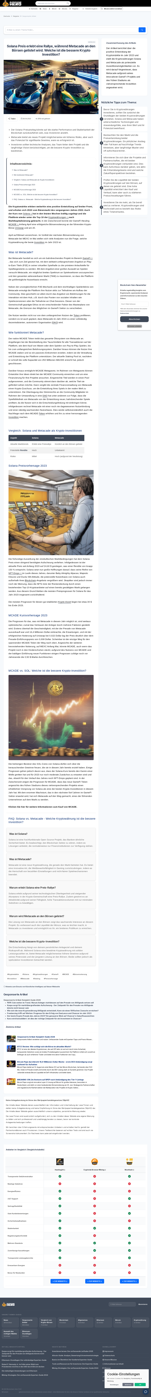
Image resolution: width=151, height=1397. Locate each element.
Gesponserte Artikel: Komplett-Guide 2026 (36, 1037)
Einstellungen (114, 1384)
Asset (68, 602)
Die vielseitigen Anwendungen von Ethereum (19, 1371)
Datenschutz (109, 1355)
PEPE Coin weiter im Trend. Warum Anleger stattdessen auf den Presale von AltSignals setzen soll (50, 1003)
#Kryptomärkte (13, 974)
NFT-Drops (14, 573)
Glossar (107, 1368)
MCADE (13, 224)
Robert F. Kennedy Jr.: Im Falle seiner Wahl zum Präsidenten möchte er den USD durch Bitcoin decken (23, 1365)
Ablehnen (128, 1384)
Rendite (23, 450)
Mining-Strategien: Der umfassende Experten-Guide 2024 (25, 1375)
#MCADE (65, 974)
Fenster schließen (135, 326)
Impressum (109, 1351)
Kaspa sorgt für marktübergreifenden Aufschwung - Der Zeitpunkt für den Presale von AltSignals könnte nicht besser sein (24, 1353)
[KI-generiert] (60, 1160)
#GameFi (55, 974)
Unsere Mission (110, 1360)
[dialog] (127, 1378)
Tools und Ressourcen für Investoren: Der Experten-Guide (75, 1364)
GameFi (87, 258)
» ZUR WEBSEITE (59, 1281)
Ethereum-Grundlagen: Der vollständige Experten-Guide (24, 1360)
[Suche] (68, 3)
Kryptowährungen (57, 217)
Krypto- (61, 602)
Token (77, 315)
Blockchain (30, 580)
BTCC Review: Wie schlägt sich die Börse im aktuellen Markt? (44, 1046)
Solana (26, 213)
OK (140, 1384)
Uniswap (19, 228)
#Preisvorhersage (51, 979)
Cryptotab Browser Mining (94, 1170)
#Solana (26, 974)
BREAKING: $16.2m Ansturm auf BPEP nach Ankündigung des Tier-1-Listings (50, 1080)
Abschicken (134, 319)
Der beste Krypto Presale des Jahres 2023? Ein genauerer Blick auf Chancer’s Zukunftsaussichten (50, 1016)
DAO (55, 322)
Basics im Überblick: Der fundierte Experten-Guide (72, 1360)
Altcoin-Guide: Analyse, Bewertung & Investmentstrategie (75, 1355)
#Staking (36, 979)
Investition (39, 242)
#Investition (12, 979)
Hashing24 (59, 1170)
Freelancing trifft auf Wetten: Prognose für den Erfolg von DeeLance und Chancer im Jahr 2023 (49, 1013)
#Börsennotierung (80, 974)
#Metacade (24, 979)
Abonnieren (142, 1304)
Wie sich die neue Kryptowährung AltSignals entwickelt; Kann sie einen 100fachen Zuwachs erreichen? (52, 1011)
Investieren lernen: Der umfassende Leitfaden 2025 (72, 1351)
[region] (75, 1221)
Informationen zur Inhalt (113, 1364)
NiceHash (129, 1170)
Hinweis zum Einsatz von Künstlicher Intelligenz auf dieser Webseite (33, 987)
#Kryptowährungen (40, 974)
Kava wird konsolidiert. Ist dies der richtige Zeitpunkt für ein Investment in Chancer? (44, 1018)
